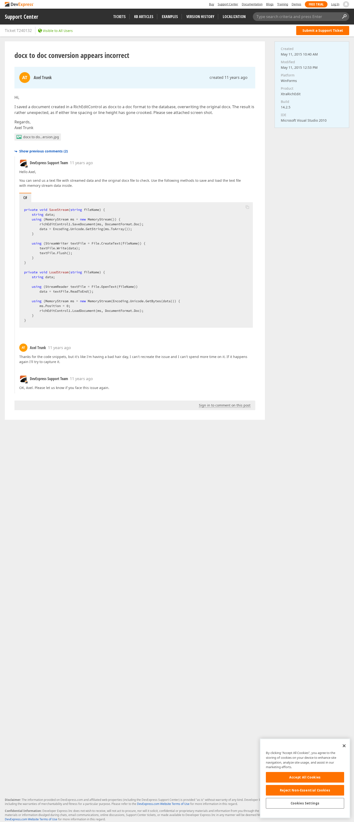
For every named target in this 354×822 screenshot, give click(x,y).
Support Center (228, 4)
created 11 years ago (229, 77)
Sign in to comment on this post (224, 405)
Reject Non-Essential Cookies (305, 790)
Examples (170, 16)
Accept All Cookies (305, 777)
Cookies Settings (305, 803)
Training (282, 4)
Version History (200, 16)
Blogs (270, 4)
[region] (305, 778)
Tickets (119, 16)
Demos (296, 4)
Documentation (252, 4)
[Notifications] (346, 4)
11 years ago (81, 162)
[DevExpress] (19, 4)
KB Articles (143, 16)
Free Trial (316, 4)
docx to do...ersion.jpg (41, 137)
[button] (247, 207)
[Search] (344, 16)
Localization (234, 16)
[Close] (344, 745)
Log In (335, 4)
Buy (211, 4)
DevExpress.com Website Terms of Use (163, 804)
